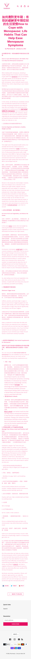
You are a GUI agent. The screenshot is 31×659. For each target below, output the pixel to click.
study (17, 148)
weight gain (19, 249)
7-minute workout (12, 205)
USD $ (15, 634)
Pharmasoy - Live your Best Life (17, 653)
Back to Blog (16, 594)
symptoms (14, 76)
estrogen (17, 384)
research (15, 564)
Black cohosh (8, 411)
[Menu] (28, 6)
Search (5, 608)
